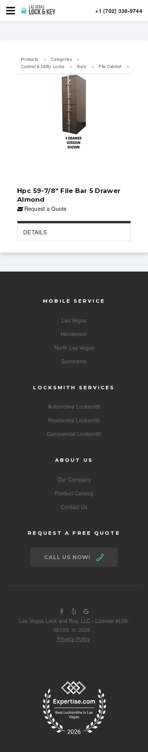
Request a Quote (44, 208)
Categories (61, 59)
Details (35, 232)
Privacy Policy (73, 639)
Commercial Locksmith (74, 434)
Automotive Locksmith (74, 406)
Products (29, 59)
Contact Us (74, 506)
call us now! (67, 557)
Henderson (74, 334)
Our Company (74, 479)
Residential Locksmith (74, 420)
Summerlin (74, 361)
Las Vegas (74, 320)
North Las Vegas (74, 347)
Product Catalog (74, 493)
